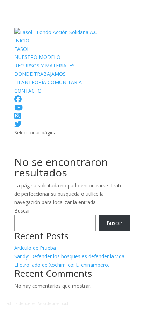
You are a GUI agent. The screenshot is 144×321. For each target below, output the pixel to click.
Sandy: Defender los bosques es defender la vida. (69, 256)
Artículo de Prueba (35, 248)
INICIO (21, 40)
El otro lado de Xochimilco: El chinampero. (61, 264)
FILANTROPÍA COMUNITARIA (48, 82)
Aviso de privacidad (53, 303)
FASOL (22, 49)
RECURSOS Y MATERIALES (44, 65)
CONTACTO (28, 90)
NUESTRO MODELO (37, 57)
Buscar (22, 210)
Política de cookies (20, 303)
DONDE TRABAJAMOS (40, 74)
